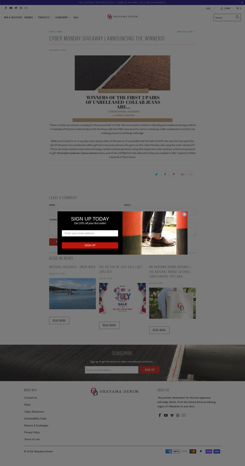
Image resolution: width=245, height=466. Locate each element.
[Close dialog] (184, 214)
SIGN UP (90, 245)
